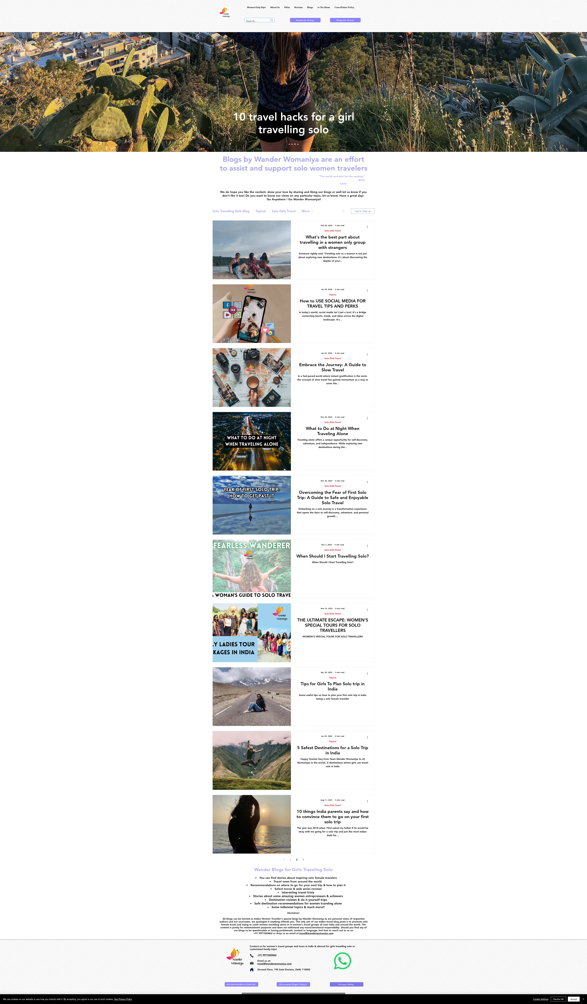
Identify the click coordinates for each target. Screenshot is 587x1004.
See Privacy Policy (123, 999)
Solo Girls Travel (283, 211)
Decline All (558, 999)
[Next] (570, 92)
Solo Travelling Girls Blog (230, 211)
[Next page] (303, 859)
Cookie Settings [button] (540, 999)
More (306, 211)
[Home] (252, 970)
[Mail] (252, 963)
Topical (260, 211)
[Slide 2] (295, 144)
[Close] (583, 999)
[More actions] (368, 227)
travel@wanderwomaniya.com (316, 933)
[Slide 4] (289, 144)
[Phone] (252, 956)
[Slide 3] (292, 144)
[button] (343, 211)
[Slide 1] (297, 144)
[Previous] (17, 92)
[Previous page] (284, 859)
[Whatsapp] (342, 960)
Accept (573, 999)
